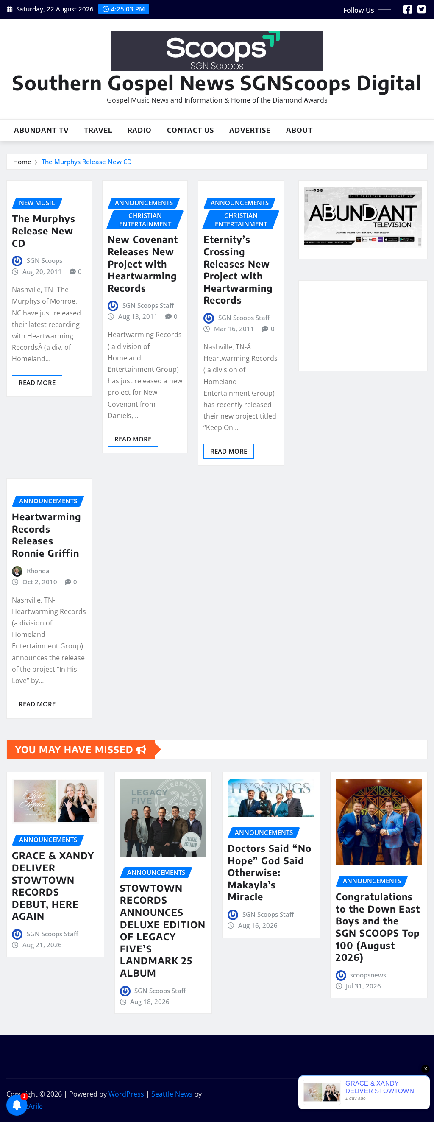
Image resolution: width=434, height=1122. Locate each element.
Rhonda (38, 571)
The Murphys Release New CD (87, 161)
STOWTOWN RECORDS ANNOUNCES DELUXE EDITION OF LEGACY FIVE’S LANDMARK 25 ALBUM (163, 930)
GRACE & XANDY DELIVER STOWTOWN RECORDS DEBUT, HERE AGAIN (53, 885)
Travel (98, 130)
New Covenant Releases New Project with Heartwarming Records (143, 263)
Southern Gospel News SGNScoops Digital (217, 82)
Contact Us (190, 130)
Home (22, 161)
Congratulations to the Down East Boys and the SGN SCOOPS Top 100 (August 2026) (378, 926)
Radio (140, 130)
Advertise (250, 130)
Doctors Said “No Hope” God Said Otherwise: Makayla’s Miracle (270, 872)
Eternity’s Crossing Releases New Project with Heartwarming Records (238, 269)
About (299, 130)
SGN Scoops (44, 260)
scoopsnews (368, 975)
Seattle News (171, 1094)
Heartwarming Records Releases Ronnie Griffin (46, 535)
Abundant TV (41, 130)
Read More (37, 382)
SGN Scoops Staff (148, 305)
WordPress (126, 1094)
